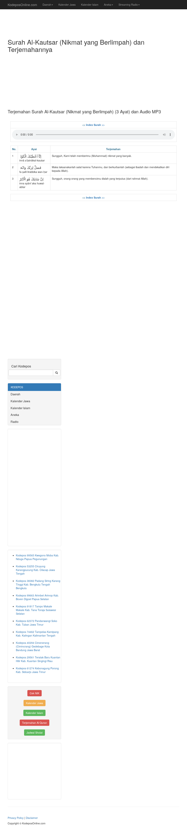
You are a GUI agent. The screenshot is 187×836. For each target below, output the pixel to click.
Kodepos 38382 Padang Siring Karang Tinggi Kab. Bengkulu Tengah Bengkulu (38, 584)
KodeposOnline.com (22, 4)
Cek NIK (34, 693)
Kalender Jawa (67, 4)
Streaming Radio (128, 4)
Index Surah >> (95, 125)
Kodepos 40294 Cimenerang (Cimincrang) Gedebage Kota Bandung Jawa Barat (33, 646)
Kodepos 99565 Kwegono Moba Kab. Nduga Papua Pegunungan (37, 557)
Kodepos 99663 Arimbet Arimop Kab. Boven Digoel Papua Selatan (37, 597)
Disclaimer (32, 818)
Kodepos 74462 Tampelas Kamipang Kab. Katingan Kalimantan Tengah (37, 633)
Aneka (107, 4)
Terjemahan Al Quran (34, 723)
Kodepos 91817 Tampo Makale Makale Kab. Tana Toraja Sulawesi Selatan (36, 609)
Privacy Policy (16, 818)
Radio (14, 422)
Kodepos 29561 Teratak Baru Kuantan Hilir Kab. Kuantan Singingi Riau (38, 659)
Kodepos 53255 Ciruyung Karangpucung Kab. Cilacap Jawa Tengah (35, 569)
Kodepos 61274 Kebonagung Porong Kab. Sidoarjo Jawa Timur (37, 670)
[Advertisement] (93, 79)
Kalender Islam (89, 4)
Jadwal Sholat (34, 732)
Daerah (47, 4)
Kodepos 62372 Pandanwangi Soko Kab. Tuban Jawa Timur (36, 622)
